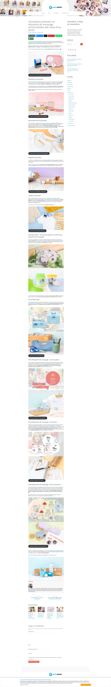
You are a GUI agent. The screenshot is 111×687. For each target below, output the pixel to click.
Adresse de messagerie (32, 649)
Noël (69, 113)
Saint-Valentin (70, 119)
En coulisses (69, 86)
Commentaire (31, 631)
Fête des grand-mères (72, 102)
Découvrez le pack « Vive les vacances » (38, 546)
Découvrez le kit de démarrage (36, 355)
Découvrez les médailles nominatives (38, 191)
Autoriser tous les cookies (85, 684)
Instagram (57, 551)
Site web (30, 653)
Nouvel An (70, 115)
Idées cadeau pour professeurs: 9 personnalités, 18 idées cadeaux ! (41, 615)
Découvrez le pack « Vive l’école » (37, 480)
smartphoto (69, 123)
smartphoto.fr (65, 13)
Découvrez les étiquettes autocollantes (38, 116)
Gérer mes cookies (23, 684)
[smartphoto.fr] (68, 50)
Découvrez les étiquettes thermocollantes (39, 153)
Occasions (56, 13)
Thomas (30, 581)
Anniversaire (70, 94)
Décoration (69, 84)
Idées (49, 13)
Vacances (70, 121)
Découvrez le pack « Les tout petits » (38, 418)
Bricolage (68, 82)
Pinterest (62, 551)
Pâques (69, 117)
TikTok (31, 552)
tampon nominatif (51, 198)
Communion (70, 98)
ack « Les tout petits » (47, 363)
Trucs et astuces (70, 125)
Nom (29, 644)
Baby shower (70, 96)
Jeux (68, 90)
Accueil (43, 13)
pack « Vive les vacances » (45, 489)
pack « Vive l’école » (51, 425)
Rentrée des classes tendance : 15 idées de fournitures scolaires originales (31, 616)
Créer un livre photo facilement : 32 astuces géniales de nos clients (74, 60)
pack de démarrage (33, 302)
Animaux (68, 80)
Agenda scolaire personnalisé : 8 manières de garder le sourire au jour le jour (60, 616)
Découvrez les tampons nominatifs (37, 230)
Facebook (52, 551)
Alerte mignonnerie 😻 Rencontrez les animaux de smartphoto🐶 (55, 598)
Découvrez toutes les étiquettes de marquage (40, 75)
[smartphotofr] (75, 50)
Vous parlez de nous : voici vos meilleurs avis (37, 598)
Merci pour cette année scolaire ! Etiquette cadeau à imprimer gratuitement (50, 616)
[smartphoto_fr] (71, 50)
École (30, 32)
